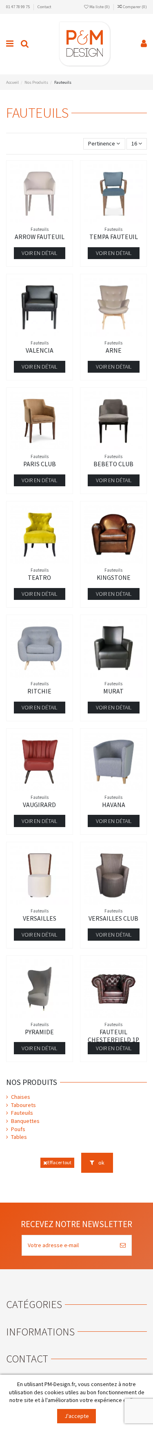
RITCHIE (39, 691)
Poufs (18, 1129)
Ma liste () (100, 6)
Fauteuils (22, 1112)
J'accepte (76, 1416)
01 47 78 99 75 (18, 6)
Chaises (20, 1096)
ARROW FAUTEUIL (39, 237)
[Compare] (39, 220)
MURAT (113, 691)
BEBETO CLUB (113, 464)
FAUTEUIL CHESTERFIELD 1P (113, 1036)
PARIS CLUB (39, 464)
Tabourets (23, 1105)
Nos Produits (31, 1082)
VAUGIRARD (39, 805)
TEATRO (39, 577)
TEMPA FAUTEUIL (113, 237)
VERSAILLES (39, 918)
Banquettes (25, 1121)
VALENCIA (39, 350)
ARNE (114, 350)
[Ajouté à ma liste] (28, 220)
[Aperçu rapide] (51, 220)
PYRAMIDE (39, 1032)
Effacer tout (59, 1162)
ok (100, 1162)
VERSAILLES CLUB (113, 918)
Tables (19, 1137)
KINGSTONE (114, 577)
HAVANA (113, 805)
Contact (44, 6)
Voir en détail (39, 253)
